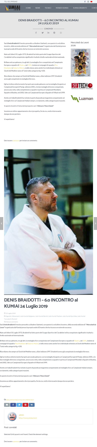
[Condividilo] (37, 33)
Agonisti (8, 316)
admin (21, 415)
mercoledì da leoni (28, 400)
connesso (16, 141)
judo (7, 400)
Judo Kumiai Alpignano (27, 316)
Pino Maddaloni (20, 344)
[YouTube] (91, 1)
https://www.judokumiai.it (28, 418)
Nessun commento (12, 322)
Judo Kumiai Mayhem (55, 316)
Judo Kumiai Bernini (41, 316)
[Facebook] (85, 1)
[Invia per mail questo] (7, 405)
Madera (22, 65)
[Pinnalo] (54, 33)
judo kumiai (13, 400)
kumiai (19, 400)
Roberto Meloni (18, 68)
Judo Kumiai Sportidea (70, 316)
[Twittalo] (43, 33)
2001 (30, 65)
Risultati (14, 319)
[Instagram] (88, 1)
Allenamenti (16, 316)
